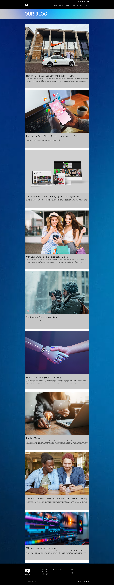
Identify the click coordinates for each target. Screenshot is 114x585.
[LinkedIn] (78, 1)
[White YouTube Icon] (88, 1)
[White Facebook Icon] (82, 1)
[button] (68, 5)
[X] (84, 1)
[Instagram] (80, 1)
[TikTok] (86, 1)
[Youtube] (88, 581)
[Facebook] (82, 581)
